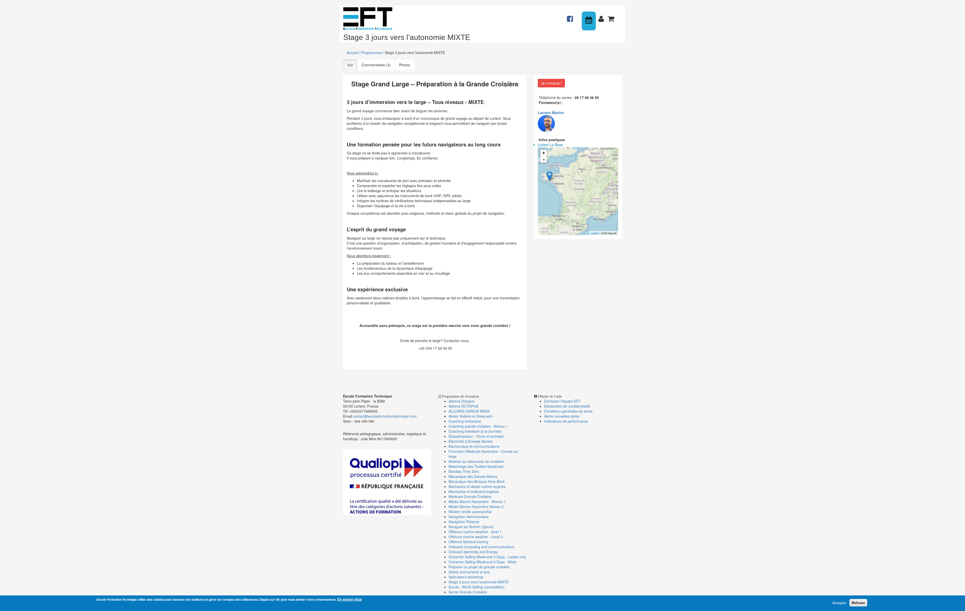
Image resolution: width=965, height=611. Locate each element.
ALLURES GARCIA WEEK (469, 411)
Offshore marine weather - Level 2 (476, 536)
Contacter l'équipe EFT (562, 401)
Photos (404, 64)
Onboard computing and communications (481, 546)
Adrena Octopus (461, 401)
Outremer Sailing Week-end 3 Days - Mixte (482, 561)
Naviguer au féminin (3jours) (471, 526)
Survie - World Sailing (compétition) (477, 586)
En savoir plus (349, 599)
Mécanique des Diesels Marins (473, 476)
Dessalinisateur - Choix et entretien (476, 436)
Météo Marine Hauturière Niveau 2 (476, 506)
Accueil (352, 52)
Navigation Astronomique (469, 516)
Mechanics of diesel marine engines (477, 486)
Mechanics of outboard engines (474, 491)
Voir (352, 64)
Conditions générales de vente (568, 411)
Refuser (858, 603)
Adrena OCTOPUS (463, 406)
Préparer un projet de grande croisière (479, 566)
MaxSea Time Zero (464, 471)
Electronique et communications (474, 446)
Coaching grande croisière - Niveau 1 (478, 426)
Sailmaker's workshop (466, 576)
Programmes (371, 52)
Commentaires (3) (376, 64)
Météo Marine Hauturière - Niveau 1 (477, 501)
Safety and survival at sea (469, 571)
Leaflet (595, 233)
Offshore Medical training (469, 541)
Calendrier (589, 21)
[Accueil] (369, 18)
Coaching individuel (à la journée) (475, 431)
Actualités (570, 16)
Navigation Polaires (464, 521)
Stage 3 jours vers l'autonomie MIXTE (479, 581)
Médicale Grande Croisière (470, 496)
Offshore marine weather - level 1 (475, 531)
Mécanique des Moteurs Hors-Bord (476, 481)
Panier (611, 16)
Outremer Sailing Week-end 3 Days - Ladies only (487, 556)
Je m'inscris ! (551, 83)
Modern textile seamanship (470, 511)
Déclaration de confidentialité (567, 406)
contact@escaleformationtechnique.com (385, 416)
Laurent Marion (551, 112)
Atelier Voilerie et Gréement (470, 416)
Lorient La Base (550, 144)
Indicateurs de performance (566, 421)
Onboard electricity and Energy (473, 551)
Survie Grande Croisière (468, 591)
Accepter (839, 602)
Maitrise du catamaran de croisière (476, 461)
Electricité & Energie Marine (471, 441)
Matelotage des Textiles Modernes (476, 466)
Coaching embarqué (465, 421)
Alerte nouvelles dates (561, 416)
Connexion (602, 16)
